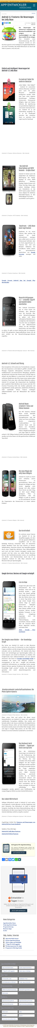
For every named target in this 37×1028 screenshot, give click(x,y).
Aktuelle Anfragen (14, 1)
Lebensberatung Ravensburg (9, 1019)
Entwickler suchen (25, 1)
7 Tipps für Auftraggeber (12, 944)
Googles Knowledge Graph (25, 658)
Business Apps (7, 928)
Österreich (5, 1011)
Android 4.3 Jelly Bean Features (11, 831)
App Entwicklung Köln (7, 1004)
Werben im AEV (21, 1026)
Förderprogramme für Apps (13, 946)
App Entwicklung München (25, 1000)
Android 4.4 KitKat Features (10, 834)
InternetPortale (12, 1026)
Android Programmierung (25, 989)
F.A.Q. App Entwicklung (9, 925)
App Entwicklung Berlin (8, 1000)
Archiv (33, 13)
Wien (20, 1011)
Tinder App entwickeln (24, 982)
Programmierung (8, 927)
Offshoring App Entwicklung (9, 989)
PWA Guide (5, 993)
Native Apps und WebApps (13, 942)
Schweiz (4, 1015)
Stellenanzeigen (30, 1026)
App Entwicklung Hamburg (25, 1004)
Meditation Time (23, 978)
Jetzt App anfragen (18, 910)
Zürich (20, 1015)
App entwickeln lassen (11, 938)
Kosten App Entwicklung (12, 940)
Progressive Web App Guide (13, 948)
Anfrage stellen (4, 1)
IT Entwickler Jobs (6, 978)
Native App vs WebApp (25, 971)
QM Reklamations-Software (9, 982)
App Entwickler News (9, 923)
